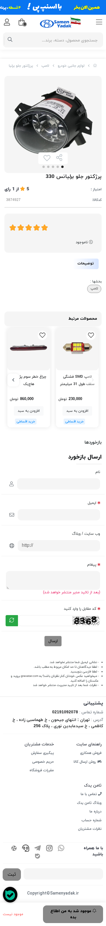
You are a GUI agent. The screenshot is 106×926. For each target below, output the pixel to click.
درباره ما (96, 811)
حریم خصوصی (43, 762)
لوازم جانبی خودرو (71, 66)
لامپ (45, 66)
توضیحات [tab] (85, 263)
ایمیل (92, 503)
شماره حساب (92, 820)
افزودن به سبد (77, 411)
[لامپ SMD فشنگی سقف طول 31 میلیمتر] (77, 349)
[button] (93, 380)
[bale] (37, 857)
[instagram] (49, 849)
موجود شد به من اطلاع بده (71, 914)
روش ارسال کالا (85, 762)
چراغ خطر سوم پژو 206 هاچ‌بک (28, 380)
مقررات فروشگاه (41, 770)
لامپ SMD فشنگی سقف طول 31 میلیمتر (77, 380)
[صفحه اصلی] (95, 65)
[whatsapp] (61, 849)
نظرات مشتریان (90, 829)
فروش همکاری (91, 753)
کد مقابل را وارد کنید (80, 609)
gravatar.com (29, 676)
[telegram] (37, 849)
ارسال (53, 641)
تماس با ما (89, 794)
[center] (10, 40)
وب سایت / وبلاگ (86, 534)
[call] (25, 849)
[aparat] (13, 849)
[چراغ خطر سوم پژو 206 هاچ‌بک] (28, 349)
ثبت (12, 874)
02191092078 (65, 712)
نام (97, 472)
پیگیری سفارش (42, 753)
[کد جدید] (12, 620)
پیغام (91, 564)
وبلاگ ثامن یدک (89, 803)
